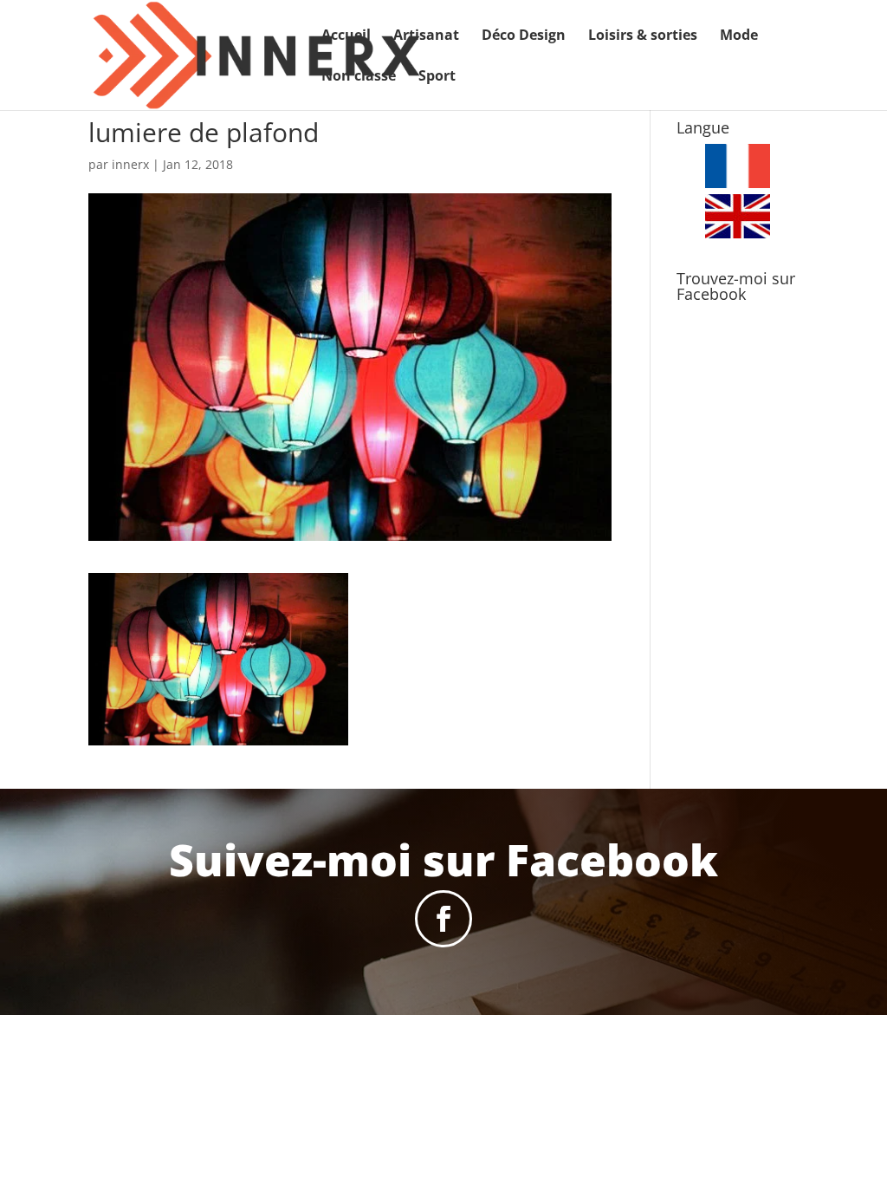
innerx (130, 164)
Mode (739, 36)
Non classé (358, 77)
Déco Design (524, 36)
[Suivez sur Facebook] (443, 918)
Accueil (346, 36)
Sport (437, 77)
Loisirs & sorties (642, 36)
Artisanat (426, 36)
